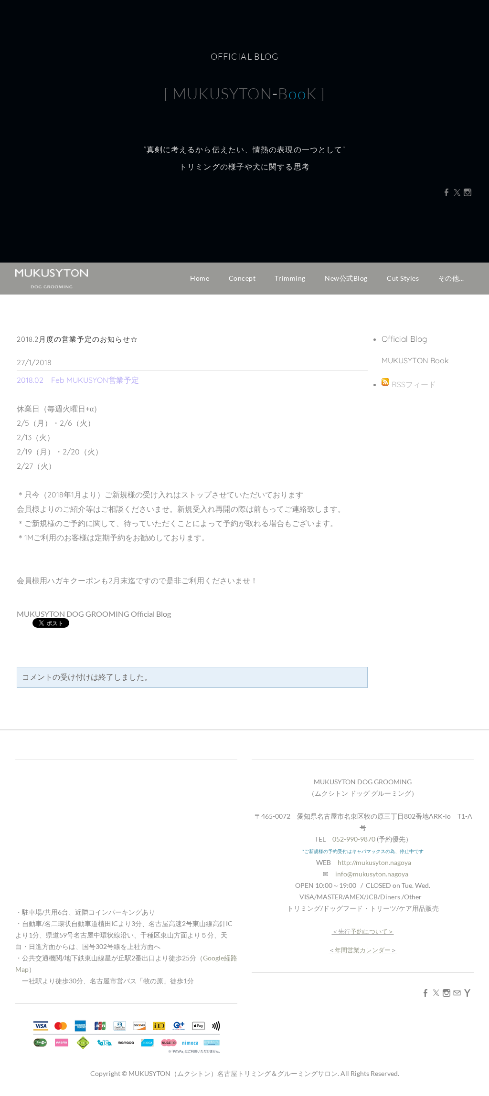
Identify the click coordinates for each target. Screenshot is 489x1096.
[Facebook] (446, 192)
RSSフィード (414, 384)
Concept (242, 278)
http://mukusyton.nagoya (374, 862)
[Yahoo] (467, 992)
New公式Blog (346, 278)
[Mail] (457, 992)
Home (199, 278)
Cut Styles (403, 278)
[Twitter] (457, 192)
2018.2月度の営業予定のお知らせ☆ (77, 339)
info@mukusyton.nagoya (371, 874)
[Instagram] (467, 192)
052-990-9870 (353, 839)
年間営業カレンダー (363, 950)
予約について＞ (372, 931)
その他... (451, 278)
